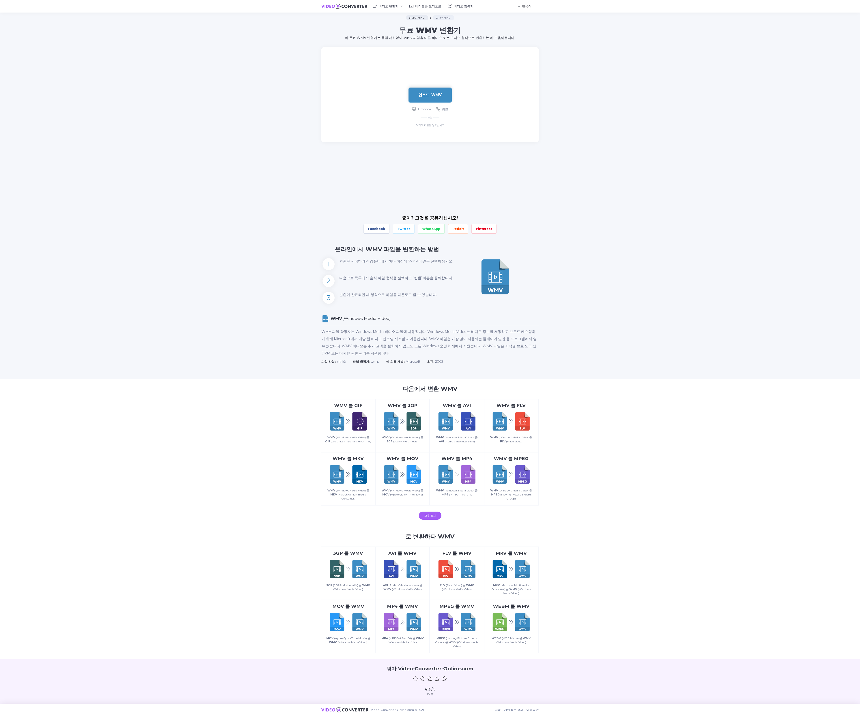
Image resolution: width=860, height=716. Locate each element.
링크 (445, 109)
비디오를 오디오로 (428, 6)
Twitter (403, 229)
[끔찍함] (415, 678)
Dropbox (424, 109)
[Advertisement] (430, 62)
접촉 (498, 710)
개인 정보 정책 (513, 710)
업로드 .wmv (430, 95)
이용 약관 (532, 710)
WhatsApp (431, 229)
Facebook (376, 229)
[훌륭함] (444, 678)
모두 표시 (430, 515)
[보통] (430, 678)
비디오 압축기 (463, 6)
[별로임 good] (422, 678)
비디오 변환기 (388, 6)
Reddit (458, 229)
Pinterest (484, 229)
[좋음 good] (437, 678)
